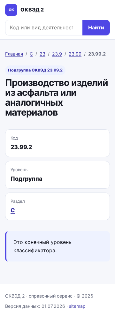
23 (42, 54)
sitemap (77, 306)
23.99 (75, 54)
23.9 (57, 54)
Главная (14, 54)
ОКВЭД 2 (26, 9)
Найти (96, 27)
